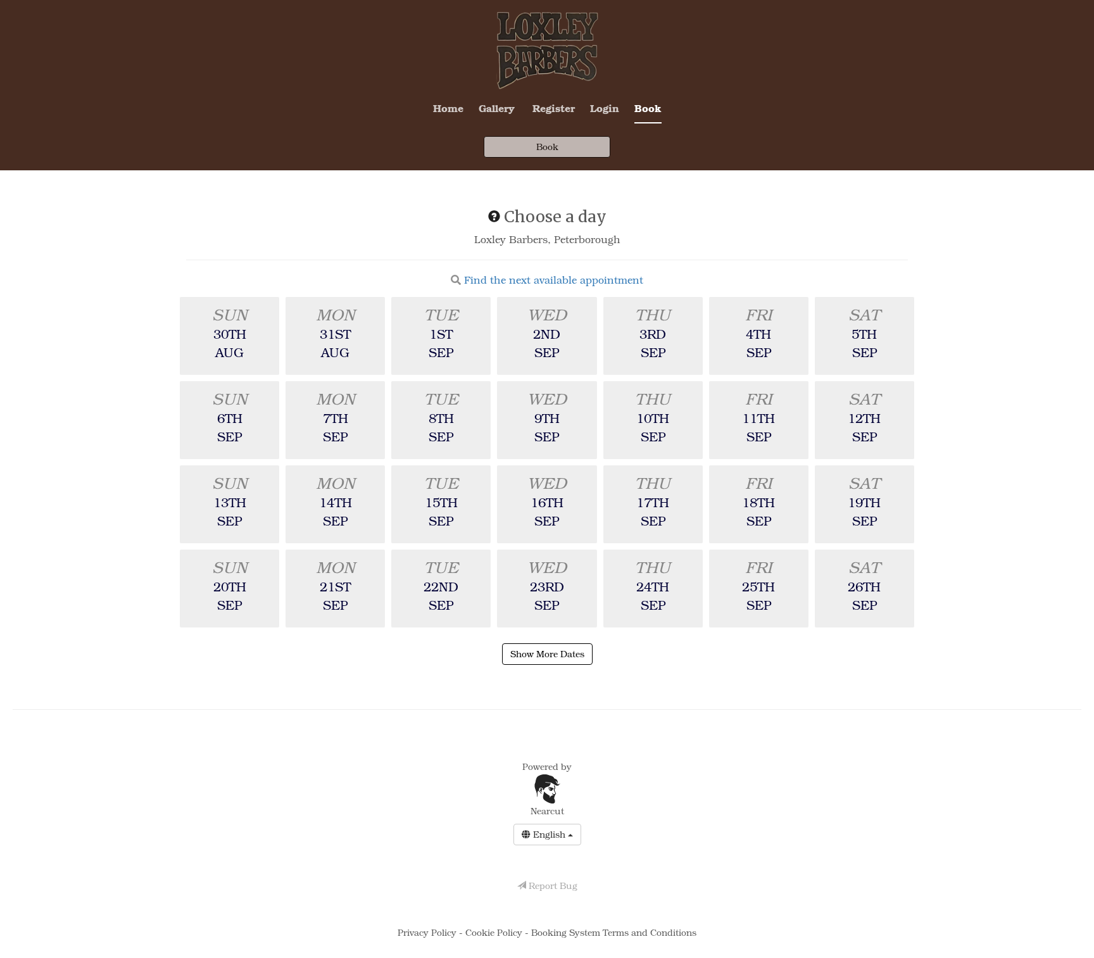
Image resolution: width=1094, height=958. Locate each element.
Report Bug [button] (551, 885)
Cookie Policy (495, 932)
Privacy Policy (428, 932)
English (549, 834)
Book (648, 108)
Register (553, 108)
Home (448, 108)
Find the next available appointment (553, 280)
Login (604, 108)
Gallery (497, 108)
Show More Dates (547, 654)
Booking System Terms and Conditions (613, 932)
